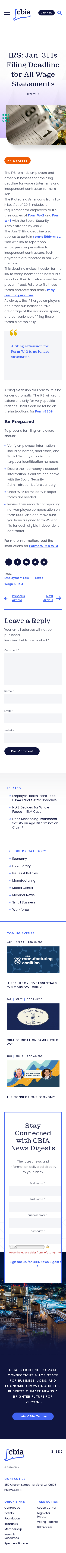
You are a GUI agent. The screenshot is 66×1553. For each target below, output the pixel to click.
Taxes (38, 578)
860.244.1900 (13, 1490)
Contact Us (12, 1508)
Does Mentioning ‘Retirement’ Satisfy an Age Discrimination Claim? (35, 823)
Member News (23, 895)
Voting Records (47, 1522)
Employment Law (16, 578)
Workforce (20, 910)
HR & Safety (21, 866)
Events (9, 1513)
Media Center (22, 888)
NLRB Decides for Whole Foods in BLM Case (30, 809)
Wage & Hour (13, 584)
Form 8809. (44, 411)
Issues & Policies (25, 873)
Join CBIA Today (33, 1416)
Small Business (24, 902)
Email (8, 711)
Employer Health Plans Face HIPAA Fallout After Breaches (34, 798)
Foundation (12, 1518)
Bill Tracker (44, 1527)
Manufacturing (23, 880)
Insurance (11, 1524)
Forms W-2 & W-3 (43, 546)
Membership (13, 1529)
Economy (19, 859)
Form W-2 (36, 215)
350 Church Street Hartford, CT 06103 (30, 1485)
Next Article (48, 598)
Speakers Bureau (16, 1543)
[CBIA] (21, 15)
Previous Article (18, 598)
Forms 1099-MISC (47, 236)
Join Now (46, 12)
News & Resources (11, 1536)
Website (9, 730)
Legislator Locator (43, 1515)
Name (9, 691)
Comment (11, 650)
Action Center (46, 1508)
